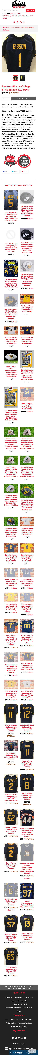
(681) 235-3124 (15, 13)
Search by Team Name (19, 1026)
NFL (7, 1020)
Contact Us (29, 997)
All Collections (11, 1023)
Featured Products (25, 1023)
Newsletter (18, 997)
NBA (12, 1020)
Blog (19, 1011)
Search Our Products (19, 1001)
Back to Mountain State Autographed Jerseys (20, 987)
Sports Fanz (20, 1044)
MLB (18, 1020)
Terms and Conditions (13, 1008)
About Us (8, 997)
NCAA (24, 1020)
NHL (30, 1020)
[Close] (10, 1052)
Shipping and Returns (19, 1004)
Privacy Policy (28, 1008)
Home (5, 27)
